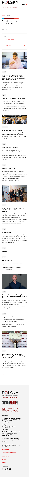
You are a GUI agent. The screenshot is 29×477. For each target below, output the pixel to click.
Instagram (6, 469)
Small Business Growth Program (12, 130)
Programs (5, 449)
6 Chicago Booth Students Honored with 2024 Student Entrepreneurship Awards (13, 210)
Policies (4, 251)
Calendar (5, 456)
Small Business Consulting (10, 147)
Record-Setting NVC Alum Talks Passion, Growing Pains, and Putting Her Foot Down (13, 356)
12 (22, 374)
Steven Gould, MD (7, 260)
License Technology (9, 452)
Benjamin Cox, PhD (8, 317)
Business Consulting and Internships (13, 98)
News (4, 459)
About (4, 462)
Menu (23, 4)
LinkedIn (3, 469)
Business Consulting (8, 168)
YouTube (10, 469)
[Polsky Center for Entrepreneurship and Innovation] (10, 4)
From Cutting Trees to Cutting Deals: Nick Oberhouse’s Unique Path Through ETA (14, 296)
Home (3, 15)
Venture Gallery (7, 232)
